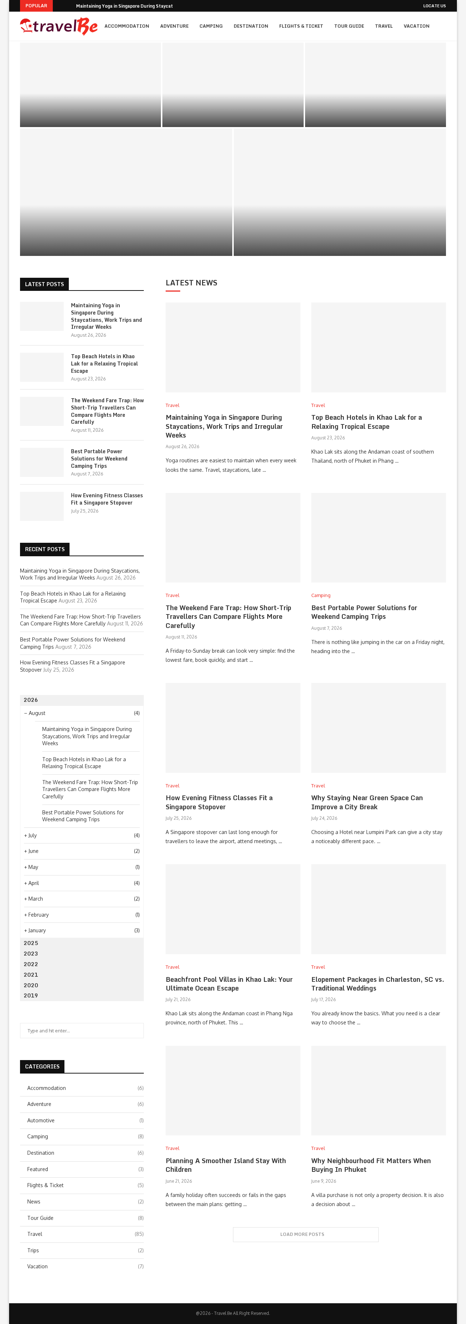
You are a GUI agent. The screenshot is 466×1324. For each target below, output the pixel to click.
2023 (31, 953)
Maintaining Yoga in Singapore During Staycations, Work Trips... (143, 6)
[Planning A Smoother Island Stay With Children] (233, 1091)
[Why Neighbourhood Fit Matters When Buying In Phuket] (378, 1091)
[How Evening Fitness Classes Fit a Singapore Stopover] (340, 192)
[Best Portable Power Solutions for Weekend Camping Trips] (126, 192)
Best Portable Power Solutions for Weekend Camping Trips (126, 232)
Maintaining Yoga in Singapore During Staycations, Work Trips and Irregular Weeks (90, 105)
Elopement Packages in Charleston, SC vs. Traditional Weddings (377, 983)
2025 (31, 943)
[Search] (442, 56)
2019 (31, 995)
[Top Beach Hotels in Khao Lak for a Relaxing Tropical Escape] (232, 85)
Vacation (417, 26)
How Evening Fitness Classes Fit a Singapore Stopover (340, 237)
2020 (31, 985)
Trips (85, 1250)
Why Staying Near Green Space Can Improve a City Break (367, 802)
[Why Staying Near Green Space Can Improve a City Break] (378, 728)
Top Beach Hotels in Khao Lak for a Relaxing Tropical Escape (233, 105)
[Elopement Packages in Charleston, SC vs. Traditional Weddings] (378, 909)
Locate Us (434, 6)
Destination (251, 26)
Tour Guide (349, 26)
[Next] (69, 6)
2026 (31, 700)
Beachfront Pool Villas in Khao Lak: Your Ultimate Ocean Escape (229, 983)
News (85, 1201)
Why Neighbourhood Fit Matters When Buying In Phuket (371, 1165)
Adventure (174, 26)
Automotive (85, 1120)
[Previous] (60, 6)
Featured (85, 1169)
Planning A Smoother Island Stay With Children (226, 1165)
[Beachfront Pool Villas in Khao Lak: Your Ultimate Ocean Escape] (233, 909)
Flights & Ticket (301, 26)
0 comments (112, 118)
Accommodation (126, 26)
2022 (31, 964)
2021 (31, 975)
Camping (211, 26)
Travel (384, 26)
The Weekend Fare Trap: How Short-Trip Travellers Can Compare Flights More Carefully (375, 101)
